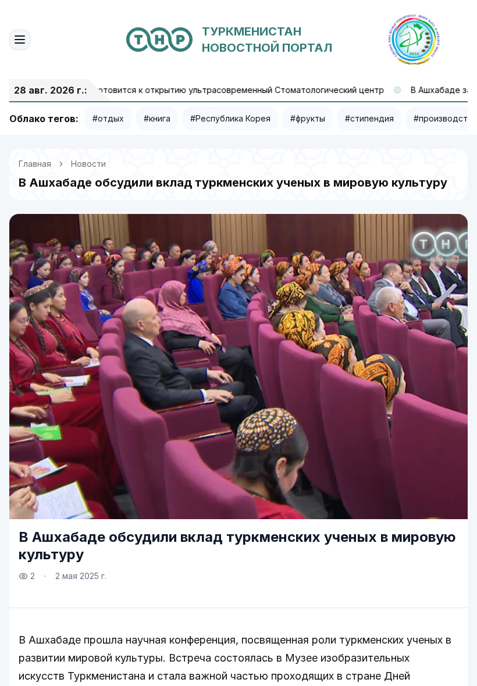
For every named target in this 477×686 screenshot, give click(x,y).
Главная (35, 164)
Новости (88, 164)
